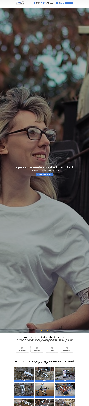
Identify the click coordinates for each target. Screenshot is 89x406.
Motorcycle (44, 380)
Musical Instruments (65, 396)
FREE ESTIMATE (69, 2)
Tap (44, 396)
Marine (65, 380)
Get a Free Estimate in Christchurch (44, 174)
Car (24, 380)
